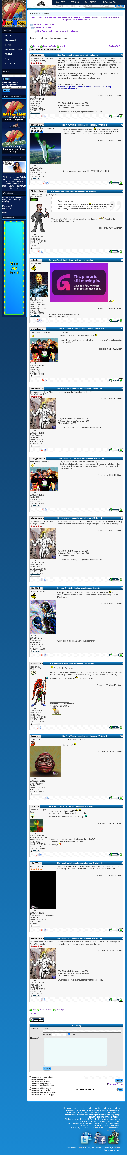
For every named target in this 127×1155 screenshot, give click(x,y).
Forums (75, 2)
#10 (121, 663)
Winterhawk (83, 1148)
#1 (122, 55)
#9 (122, 588)
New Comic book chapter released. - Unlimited (57, 31)
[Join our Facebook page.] (100, 1143)
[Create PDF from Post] (42, 115)
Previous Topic (49, 46)
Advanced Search (10, 82)
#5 (122, 329)
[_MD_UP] (121, 116)
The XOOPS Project (103, 1128)
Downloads (109, 2)
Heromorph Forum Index (43, 24)
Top (34, 1010)
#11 (121, 736)
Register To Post (116, 46)
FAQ (7, 59)
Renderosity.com (113, 1130)
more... (5, 213)
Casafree (116, 1148)
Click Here (7, 177)
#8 (122, 518)
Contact (104, 6)
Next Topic (64, 46)
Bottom (36, 46)
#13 (121, 863)
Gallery (60, 2)
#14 (121, 938)
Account (60, 6)
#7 (122, 458)
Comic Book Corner (42, 28)
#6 (122, 389)
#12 (121, 806)
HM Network (10, 40)
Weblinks (9, 54)
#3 (122, 191)
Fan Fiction (91, 2)
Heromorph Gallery (13, 49)
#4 (122, 260)
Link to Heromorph (82, 6)
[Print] (45, 115)
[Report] (114, 116)
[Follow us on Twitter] (86, 1143)
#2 (122, 125)
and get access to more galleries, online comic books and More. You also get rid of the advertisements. (76, 18)
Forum (8, 45)
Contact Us (10, 63)
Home (8, 35)
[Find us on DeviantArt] (113, 1143)
